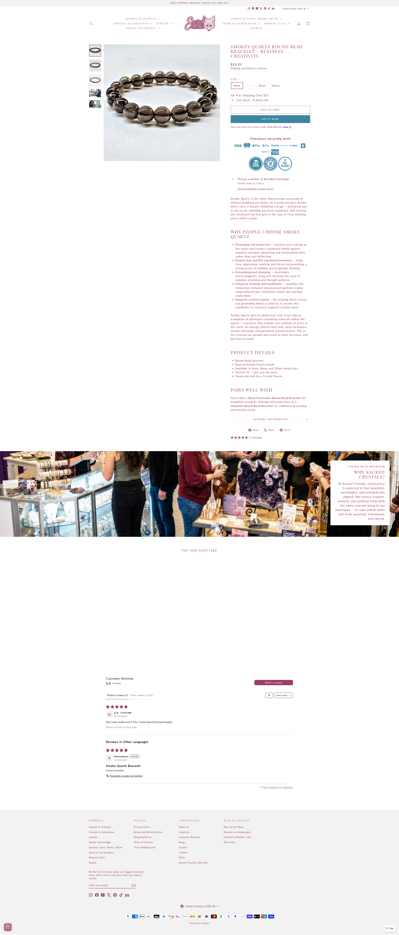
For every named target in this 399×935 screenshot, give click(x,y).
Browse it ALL (275, 23)
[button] (240, 437)
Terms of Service (143, 842)
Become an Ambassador (237, 832)
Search (256, 28)
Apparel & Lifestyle (141, 18)
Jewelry (163, 23)
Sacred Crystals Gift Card (193, 862)
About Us (184, 827)
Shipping (235, 68)
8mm (262, 85)
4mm (237, 85)
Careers (183, 847)
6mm (249, 85)
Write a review (274, 682)
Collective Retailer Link (237, 837)
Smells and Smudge (141, 28)
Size (235, 79)
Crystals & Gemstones (131, 23)
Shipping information (270, 419)
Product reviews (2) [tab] (117, 695)
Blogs (182, 842)
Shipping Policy (143, 837)
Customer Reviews (189, 837)
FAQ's (182, 857)
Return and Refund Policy (148, 832)
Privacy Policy (142, 827)
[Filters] (269, 695)
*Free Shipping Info (145, 847)
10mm (275, 85)
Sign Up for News (234, 827)
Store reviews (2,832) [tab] (141, 695)
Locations (184, 832)
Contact (183, 852)
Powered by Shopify (199, 923)
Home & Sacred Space (240, 23)
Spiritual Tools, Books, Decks (255, 18)
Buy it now (270, 119)
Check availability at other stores (255, 188)
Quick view (115, 635)
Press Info (229, 842)
